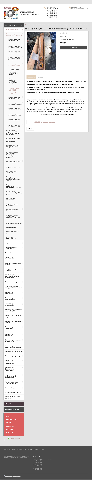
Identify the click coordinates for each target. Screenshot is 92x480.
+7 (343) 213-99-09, (52, 9)
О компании (12, 449)
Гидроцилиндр (45, 122)
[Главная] (26, 24)
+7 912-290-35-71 (37, 467)
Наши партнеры (11, 419)
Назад (30, 129)
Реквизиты (10, 426)
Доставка (9, 429)
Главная (6, 449)
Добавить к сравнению (68, 39)
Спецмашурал (27, 12)
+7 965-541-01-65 (37, 464)
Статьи (8, 423)
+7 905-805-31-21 (37, 465)
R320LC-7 (37, 122)
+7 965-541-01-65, (52, 10)
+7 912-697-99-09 (52, 17)
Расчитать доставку (39, 449)
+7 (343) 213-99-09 (37, 462)
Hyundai (52, 122)
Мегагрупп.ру (17, 476)
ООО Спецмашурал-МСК (14, 439)
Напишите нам (21, 449)
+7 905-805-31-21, (52, 12)
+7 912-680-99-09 (37, 468)
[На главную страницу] (11, 13)
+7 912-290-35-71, (52, 14)
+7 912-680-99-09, (52, 15)
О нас (8, 416)
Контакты (9, 432)
